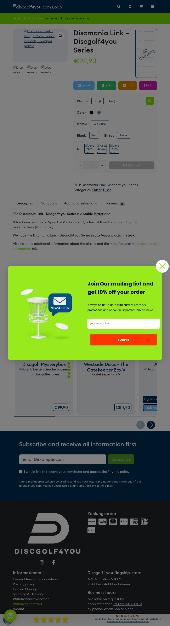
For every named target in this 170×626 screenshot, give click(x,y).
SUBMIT (124, 340)
